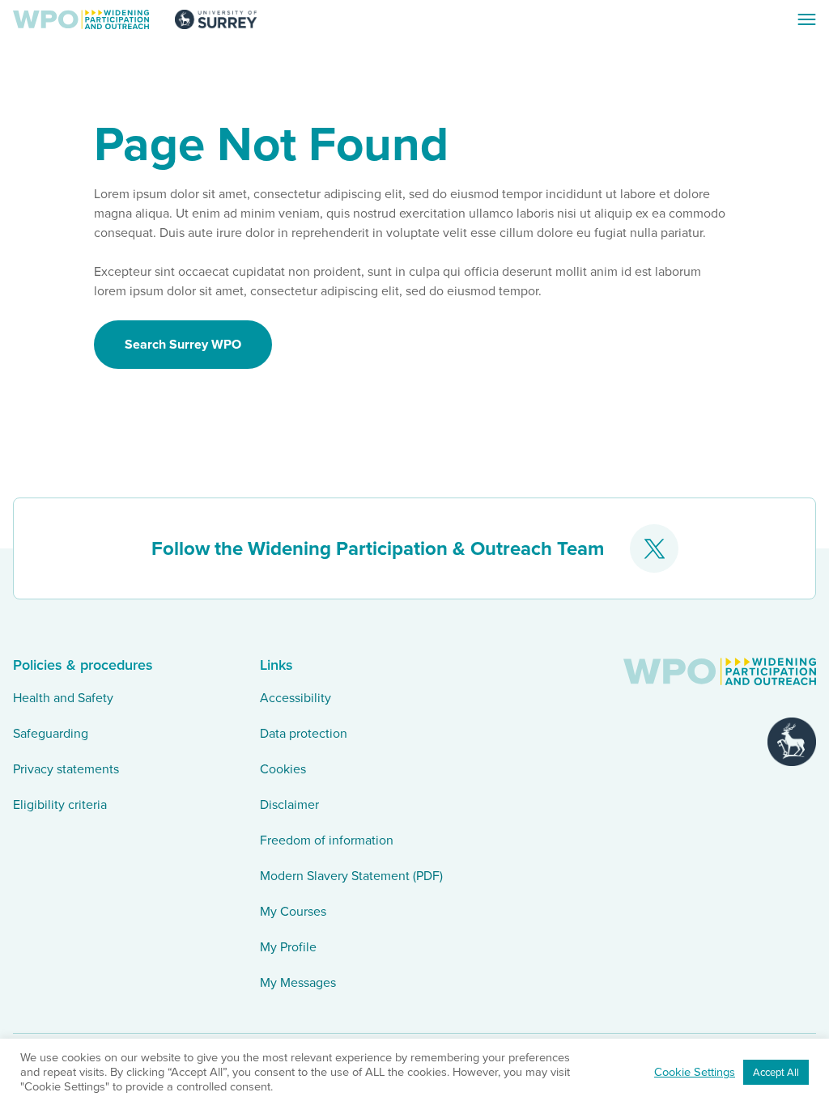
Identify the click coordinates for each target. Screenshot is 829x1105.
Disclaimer (289, 804)
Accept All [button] (776, 1072)
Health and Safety (63, 697)
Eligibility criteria (60, 804)
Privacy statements (66, 769)
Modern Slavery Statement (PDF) (351, 875)
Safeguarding (50, 733)
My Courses (293, 911)
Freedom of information (326, 840)
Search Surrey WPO (183, 344)
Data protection (303, 733)
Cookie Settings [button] (694, 1072)
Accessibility (295, 697)
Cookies (283, 769)
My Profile (288, 947)
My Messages (298, 982)
